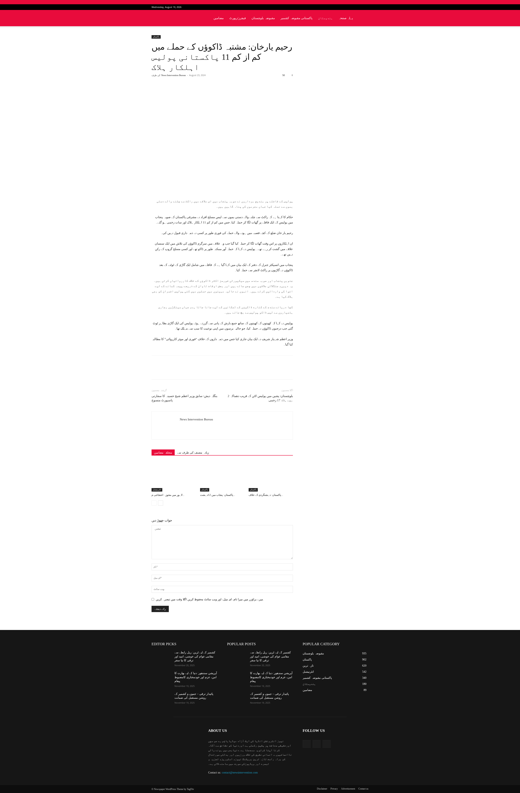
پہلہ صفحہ (345, 18)
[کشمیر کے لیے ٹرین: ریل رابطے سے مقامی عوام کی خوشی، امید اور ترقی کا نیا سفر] (161, 657)
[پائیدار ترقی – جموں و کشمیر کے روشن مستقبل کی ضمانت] (161, 699)
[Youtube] (365, 7)
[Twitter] (359, 7)
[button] (363, 18)
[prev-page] (154, 503)
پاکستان (156, 37)
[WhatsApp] (208, 91)
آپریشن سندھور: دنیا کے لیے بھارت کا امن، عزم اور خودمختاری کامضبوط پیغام (195, 677)
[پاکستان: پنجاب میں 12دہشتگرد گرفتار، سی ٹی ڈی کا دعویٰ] (222, 476)
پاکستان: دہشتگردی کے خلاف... (266, 494)
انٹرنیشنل (157, 489)
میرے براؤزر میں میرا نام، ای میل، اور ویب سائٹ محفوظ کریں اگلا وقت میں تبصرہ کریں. (210, 599)
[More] (217, 91)
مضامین (218, 18)
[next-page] (160, 503)
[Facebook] (352, 7)
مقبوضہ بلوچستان (263, 18)
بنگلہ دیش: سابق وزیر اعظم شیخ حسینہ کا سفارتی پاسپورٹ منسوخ (184, 398)
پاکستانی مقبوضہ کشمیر (296, 18)
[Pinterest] (199, 91)
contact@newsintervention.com (240, 772)
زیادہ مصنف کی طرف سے (193, 452)
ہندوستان (325, 18)
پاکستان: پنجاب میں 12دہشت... (217, 494)
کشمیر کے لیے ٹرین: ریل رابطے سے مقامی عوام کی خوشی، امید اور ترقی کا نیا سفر (194, 656)
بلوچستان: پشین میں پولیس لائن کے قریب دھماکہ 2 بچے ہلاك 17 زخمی (260, 398)
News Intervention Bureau (173, 75)
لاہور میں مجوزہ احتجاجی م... (168, 494)
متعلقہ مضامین (163, 452)
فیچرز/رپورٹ (237, 18)
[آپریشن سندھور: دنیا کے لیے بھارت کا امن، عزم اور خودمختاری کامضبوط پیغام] (161, 678)
